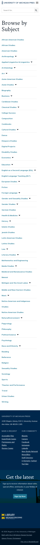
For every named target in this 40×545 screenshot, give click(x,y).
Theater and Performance (13, 385)
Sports (5, 379)
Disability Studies (9, 152)
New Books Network (30, 451)
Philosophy (6, 329)
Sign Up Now (20, 496)
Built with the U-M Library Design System (17, 535)
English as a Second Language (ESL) (17, 170)
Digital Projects (8, 146)
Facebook (25, 442)
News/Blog (26, 454)
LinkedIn (25, 448)
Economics (6, 157)
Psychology (7, 340)
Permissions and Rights (8, 443)
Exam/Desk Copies (9, 439)
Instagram (26, 445)
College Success (9, 113)
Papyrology (7, 323)
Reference (6, 357)
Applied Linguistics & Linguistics (16, 62)
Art (3, 73)
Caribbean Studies (10, 102)
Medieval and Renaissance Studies (17, 272)
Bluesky (25, 436)
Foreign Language (9, 193)
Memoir (5, 277)
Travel (4, 391)
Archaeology (7, 68)
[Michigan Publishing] (13, 517)
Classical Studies (9, 107)
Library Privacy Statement (11, 538)
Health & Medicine (10, 215)
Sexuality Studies (9, 368)
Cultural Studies (9, 130)
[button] (15, 56)
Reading (5, 352)
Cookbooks (6, 124)
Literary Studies (9, 255)
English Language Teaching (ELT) (16, 176)
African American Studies (13, 40)
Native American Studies (13, 312)
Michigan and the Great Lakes (15, 283)
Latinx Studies (8, 243)
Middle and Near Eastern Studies (16, 290)
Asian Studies (8, 85)
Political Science (9, 335)
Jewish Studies (8, 232)
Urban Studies (8, 396)
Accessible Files (8, 436)
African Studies (8, 45)
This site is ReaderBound (29, 542)
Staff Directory (27, 458)
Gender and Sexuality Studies (15, 198)
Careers (25, 439)
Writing (5, 402)
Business (6, 96)
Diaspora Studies (9, 141)
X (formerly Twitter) (29, 461)
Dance (4, 135)
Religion (5, 363)
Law (3, 249)
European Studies (9, 181)
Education (6, 165)
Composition (7, 118)
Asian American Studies (12, 79)
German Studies (9, 210)
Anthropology (8, 56)
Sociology (6, 374)
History (5, 221)
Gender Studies (8, 204)
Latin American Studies (12, 238)
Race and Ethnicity (10, 346)
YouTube (25, 464)
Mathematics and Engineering (15, 260)
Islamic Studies (8, 227)
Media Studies (8, 266)
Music (4, 295)
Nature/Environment (11, 318)
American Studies (9, 51)
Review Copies (7, 448)
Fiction (5, 187)
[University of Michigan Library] (9, 514)
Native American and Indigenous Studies (16, 304)
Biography (6, 90)
